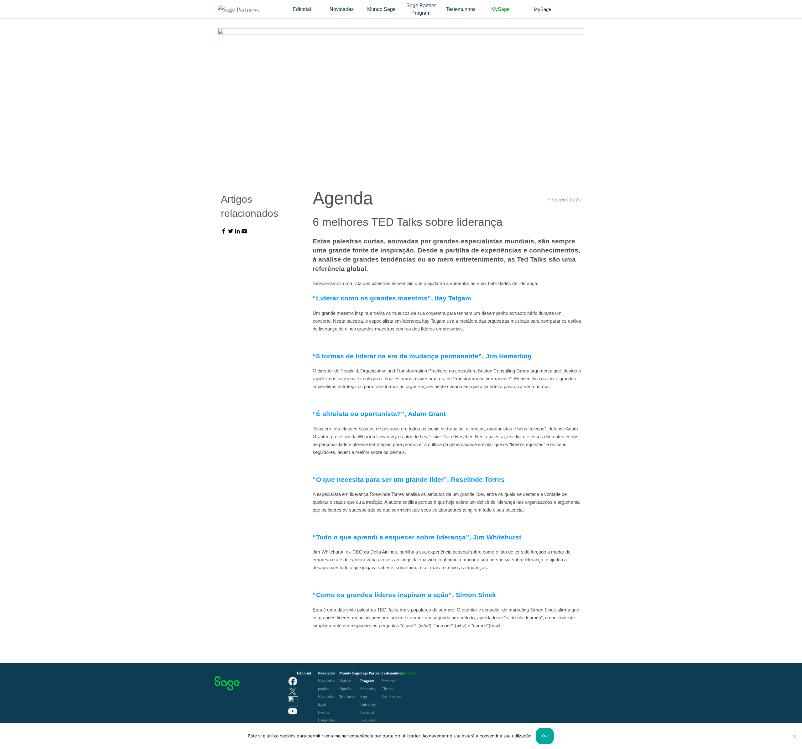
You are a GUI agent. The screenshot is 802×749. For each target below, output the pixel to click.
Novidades (342, 9)
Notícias (345, 681)
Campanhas (326, 720)
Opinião (345, 689)
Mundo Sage (381, 9)
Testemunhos (461, 9)
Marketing (368, 689)
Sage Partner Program (421, 9)
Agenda (343, 198)
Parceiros (388, 681)
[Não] (794, 736)
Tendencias (347, 696)
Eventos (324, 712)
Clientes (387, 689)
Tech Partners (392, 696)
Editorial (302, 9)
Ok (545, 735)
